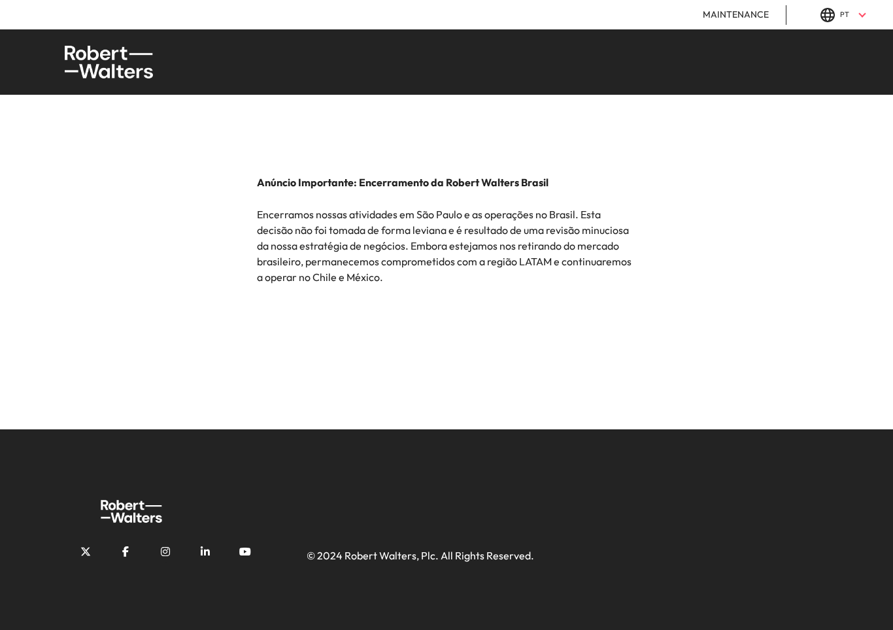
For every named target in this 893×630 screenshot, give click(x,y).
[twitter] (85, 551)
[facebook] (125, 551)
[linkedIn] (205, 551)
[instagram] (165, 551)
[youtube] (245, 551)
